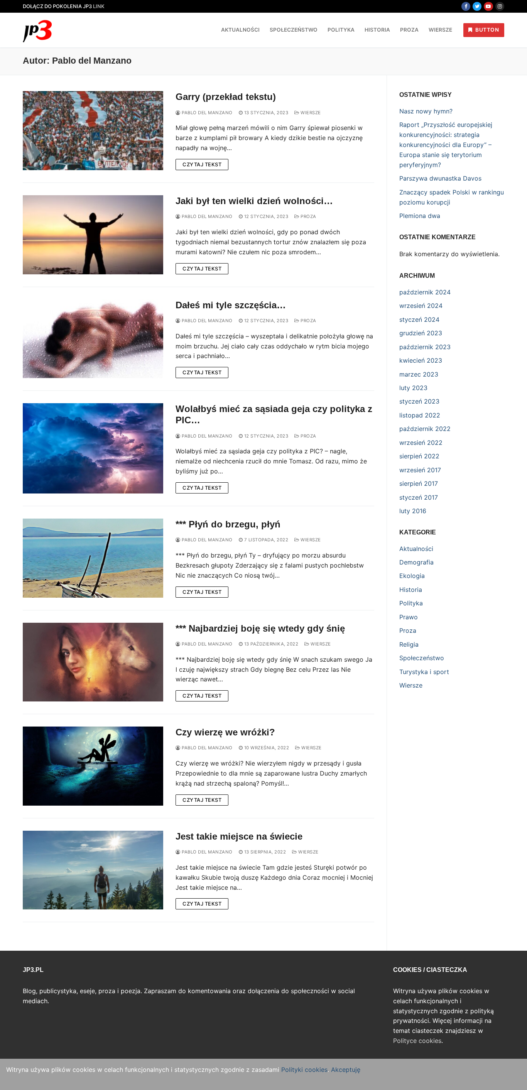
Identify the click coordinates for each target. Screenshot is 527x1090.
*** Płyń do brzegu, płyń (228, 524)
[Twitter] (477, 6)
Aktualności (416, 549)
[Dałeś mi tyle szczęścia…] (93, 339)
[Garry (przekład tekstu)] (93, 130)
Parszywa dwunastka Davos (440, 178)
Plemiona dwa (419, 216)
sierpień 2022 (419, 456)
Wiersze (310, 112)
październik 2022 (425, 429)
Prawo (408, 617)
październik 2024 (425, 292)
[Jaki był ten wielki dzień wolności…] (93, 234)
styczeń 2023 (419, 401)
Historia (410, 589)
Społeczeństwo (421, 658)
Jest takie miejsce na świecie (239, 836)
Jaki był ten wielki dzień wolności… (254, 201)
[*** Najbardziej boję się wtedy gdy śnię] (93, 662)
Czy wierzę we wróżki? (225, 732)
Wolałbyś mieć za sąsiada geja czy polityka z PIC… (274, 414)
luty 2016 (412, 511)
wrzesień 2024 (421, 305)
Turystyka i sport (424, 672)
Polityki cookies (304, 1069)
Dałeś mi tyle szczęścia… (231, 305)
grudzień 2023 (420, 333)
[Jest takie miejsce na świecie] (93, 870)
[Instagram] (499, 6)
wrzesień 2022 (421, 442)
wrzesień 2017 (420, 470)
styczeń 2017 (418, 497)
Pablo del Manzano (207, 112)
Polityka (411, 603)
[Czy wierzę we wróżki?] (93, 766)
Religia (409, 644)
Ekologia (412, 576)
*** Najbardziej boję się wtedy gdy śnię (260, 628)
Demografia (416, 562)
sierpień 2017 (418, 483)
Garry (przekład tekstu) (226, 96)
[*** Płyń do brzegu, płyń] (93, 558)
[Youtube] (488, 6)
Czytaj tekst (201, 164)
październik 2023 (425, 347)
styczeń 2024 (419, 319)
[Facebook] (465, 6)
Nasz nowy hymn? (426, 111)
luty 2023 (413, 388)
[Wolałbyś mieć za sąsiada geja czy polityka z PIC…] (93, 448)
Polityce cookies (417, 1040)
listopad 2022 (419, 415)
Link (99, 6)
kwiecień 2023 (420, 360)
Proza (307, 216)
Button (486, 30)
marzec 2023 (418, 374)
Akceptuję (345, 1069)
